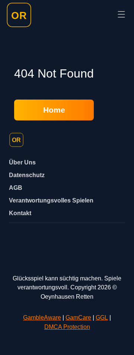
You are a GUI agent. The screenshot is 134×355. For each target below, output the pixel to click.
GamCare (78, 317)
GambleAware (42, 317)
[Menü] (121, 15)
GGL (102, 317)
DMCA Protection (67, 326)
